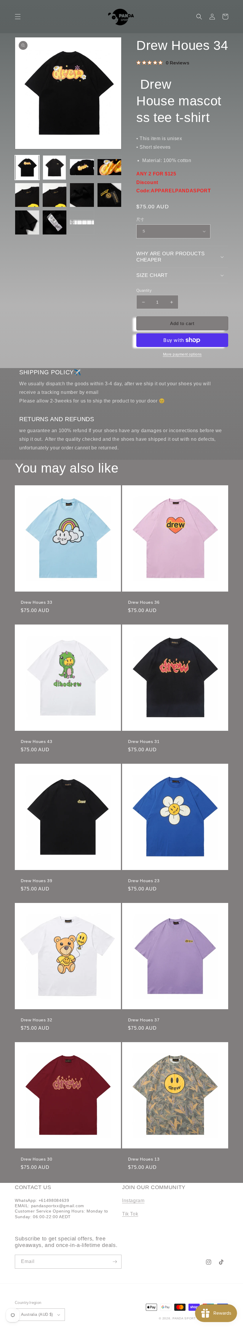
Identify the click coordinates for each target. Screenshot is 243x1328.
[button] (17, 16)
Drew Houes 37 (144, 1020)
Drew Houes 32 (36, 1020)
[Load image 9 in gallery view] (27, 222)
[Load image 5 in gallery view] (27, 195)
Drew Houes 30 (36, 1159)
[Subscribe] (114, 1262)
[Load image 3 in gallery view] (82, 167)
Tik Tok (130, 1213)
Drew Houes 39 (36, 880)
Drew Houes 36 (144, 602)
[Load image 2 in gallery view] (54, 167)
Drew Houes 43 (36, 741)
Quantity (144, 290)
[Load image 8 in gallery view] (109, 195)
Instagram (133, 1200)
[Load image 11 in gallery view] (82, 222)
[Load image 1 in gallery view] (27, 167)
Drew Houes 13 (144, 1159)
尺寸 (140, 219)
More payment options (182, 354)
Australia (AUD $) (37, 1314)
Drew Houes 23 (144, 880)
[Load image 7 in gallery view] (82, 195)
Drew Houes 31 (144, 741)
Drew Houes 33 (36, 602)
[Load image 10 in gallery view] (54, 222)
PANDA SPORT (184, 1318)
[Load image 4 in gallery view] (109, 167)
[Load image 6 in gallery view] (54, 195)
